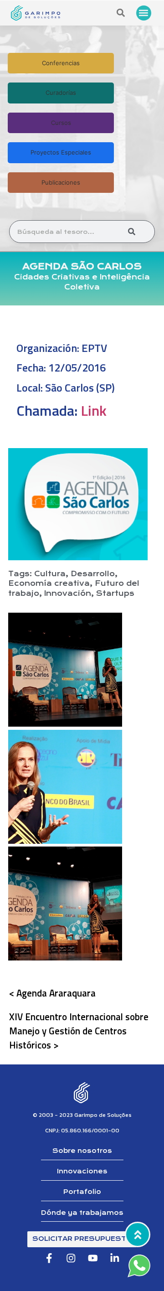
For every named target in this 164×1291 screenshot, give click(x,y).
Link (94, 410)
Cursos (61, 122)
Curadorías (61, 92)
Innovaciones (82, 1171)
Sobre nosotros (82, 1150)
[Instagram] (71, 1258)
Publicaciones (60, 182)
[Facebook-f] (49, 1258)
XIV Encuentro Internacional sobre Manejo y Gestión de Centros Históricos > (79, 1030)
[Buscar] (131, 232)
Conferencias (61, 63)
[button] (143, 13)
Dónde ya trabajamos (82, 1212)
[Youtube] (93, 1258)
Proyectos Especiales (61, 152)
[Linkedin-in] (115, 1258)
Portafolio (82, 1191)
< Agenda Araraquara (52, 993)
